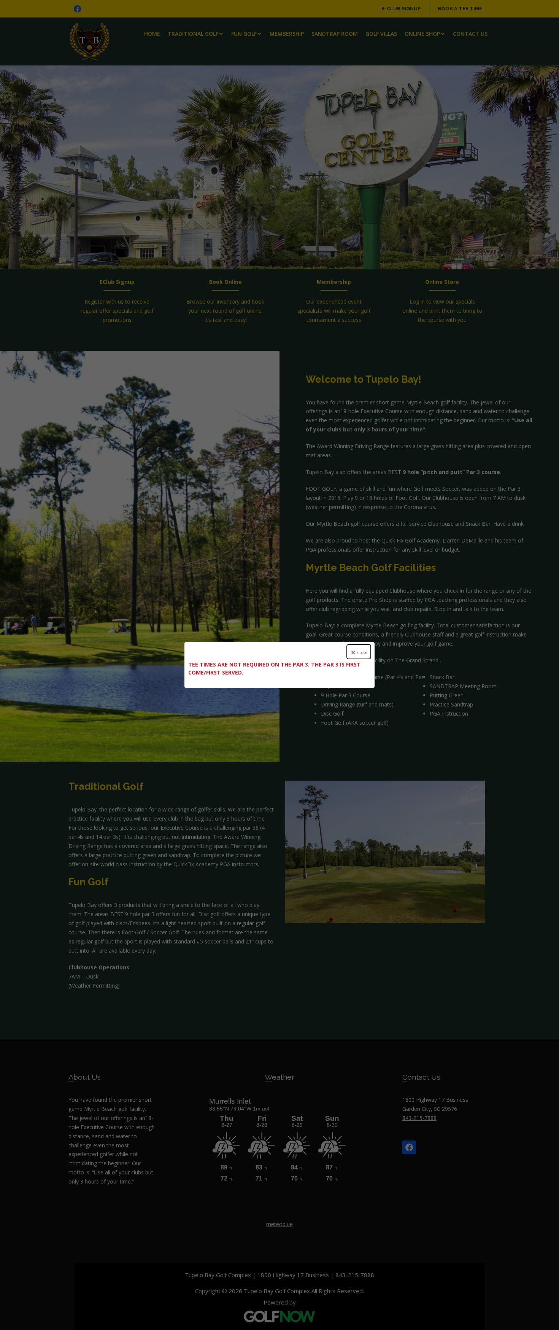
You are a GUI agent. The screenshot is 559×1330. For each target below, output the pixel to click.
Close (362, 653)
